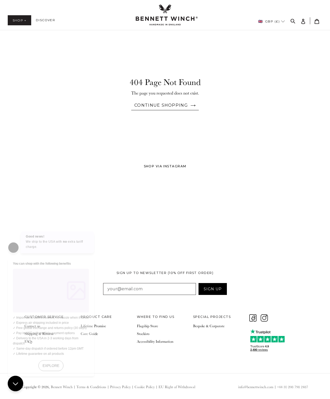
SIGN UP (213, 289)
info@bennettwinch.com (255, 386)
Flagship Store (147, 325)
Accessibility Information (155, 341)
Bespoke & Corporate (209, 325)
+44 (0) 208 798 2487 (292, 386)
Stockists (143, 333)
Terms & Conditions (91, 386)
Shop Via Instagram (165, 166)
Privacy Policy (120, 386)
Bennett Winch (61, 386)
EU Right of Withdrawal (177, 386)
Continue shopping (161, 105)
